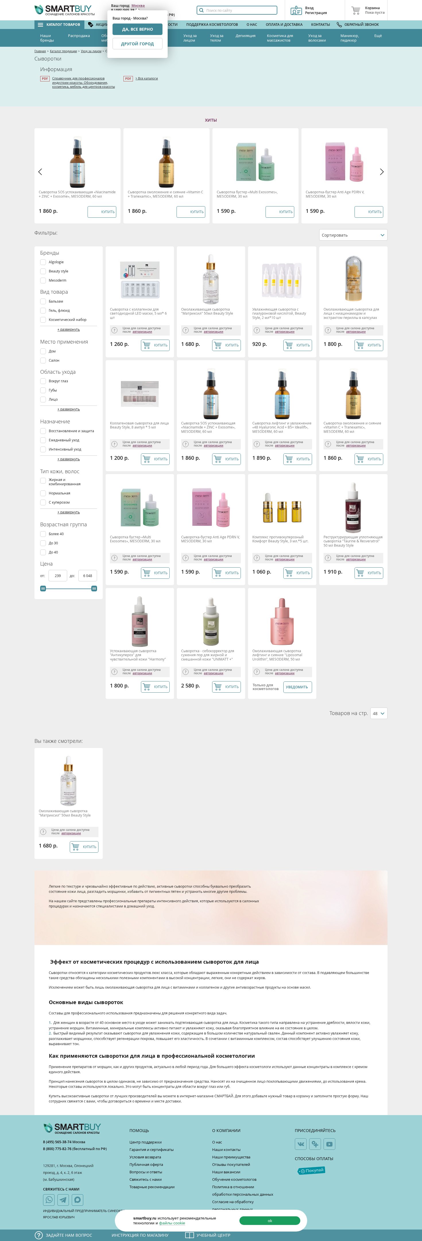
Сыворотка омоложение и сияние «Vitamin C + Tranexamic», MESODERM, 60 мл (165, 194)
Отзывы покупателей (231, 1164)
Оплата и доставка (284, 24)
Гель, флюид (59, 310)
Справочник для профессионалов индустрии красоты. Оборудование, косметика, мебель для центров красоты (83, 82)
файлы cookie (172, 1223)
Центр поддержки (145, 1142)
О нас (252, 24)
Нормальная (59, 493)
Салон (54, 360)
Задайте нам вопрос (69, 1235)
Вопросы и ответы (145, 1171)
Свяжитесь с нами (145, 1179)
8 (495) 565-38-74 (57, 1141)
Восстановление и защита (71, 431)
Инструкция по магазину (140, 1235)
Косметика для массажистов (280, 38)
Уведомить (297, 687)
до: (73, 575)
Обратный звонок (361, 24)
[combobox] (353, 235)
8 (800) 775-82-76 (57, 1148)
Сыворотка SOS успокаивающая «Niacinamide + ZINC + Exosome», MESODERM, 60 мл (77, 194)
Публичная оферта (146, 1164)
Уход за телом (216, 38)
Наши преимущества (231, 1157)
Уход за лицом (190, 38)
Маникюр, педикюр (349, 38)
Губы (53, 390)
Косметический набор (67, 319)
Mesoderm (57, 280)
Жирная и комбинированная (65, 482)
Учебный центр (213, 1235)
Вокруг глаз (58, 381)
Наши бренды (47, 38)
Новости (169, 24)
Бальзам (56, 301)
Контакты (320, 24)
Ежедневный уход (64, 440)
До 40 (53, 552)
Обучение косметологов (234, 1179)
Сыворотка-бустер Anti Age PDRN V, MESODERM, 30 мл (335, 194)
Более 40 (56, 534)
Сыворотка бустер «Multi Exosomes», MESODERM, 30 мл (247, 194)
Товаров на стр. (349, 713)
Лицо (53, 399)
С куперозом (59, 502)
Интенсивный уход (65, 449)
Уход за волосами (317, 38)
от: (43, 575)
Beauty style (58, 271)
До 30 (53, 543)
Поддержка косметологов (212, 24)
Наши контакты (226, 1149)
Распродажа (79, 35)
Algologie (56, 262)
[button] (40, 172)
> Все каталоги (146, 78)
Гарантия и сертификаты (151, 1149)
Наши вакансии (226, 1171)
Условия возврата (145, 1157)
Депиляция (245, 35)
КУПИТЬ (161, 345)
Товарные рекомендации (152, 1186)
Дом (52, 351)
